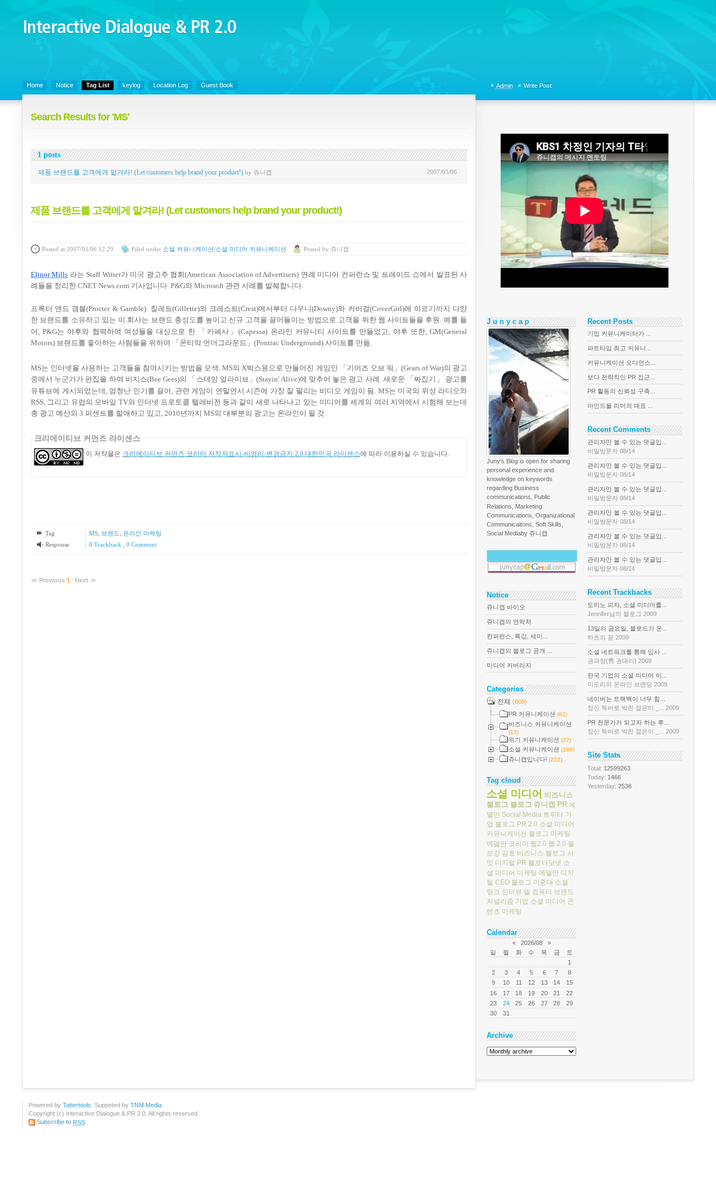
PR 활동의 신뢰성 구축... (621, 391)
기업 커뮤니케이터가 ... (619, 333)
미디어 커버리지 (509, 665)
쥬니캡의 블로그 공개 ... (519, 650)
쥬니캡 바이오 (506, 607)
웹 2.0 (557, 843)
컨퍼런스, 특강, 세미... (517, 636)
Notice (64, 85)
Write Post (538, 85)
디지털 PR (510, 863)
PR (562, 804)
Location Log (170, 85)
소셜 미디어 (515, 793)
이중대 (543, 882)
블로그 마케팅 (550, 834)
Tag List (98, 85)
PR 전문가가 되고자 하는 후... (633, 727)
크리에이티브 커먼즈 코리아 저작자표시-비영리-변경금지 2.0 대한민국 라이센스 (241, 454)
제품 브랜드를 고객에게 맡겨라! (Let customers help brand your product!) (140, 172)
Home (35, 85)
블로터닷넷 (545, 863)
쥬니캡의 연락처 (509, 621)
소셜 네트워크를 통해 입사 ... (627, 656)
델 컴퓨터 (538, 892)
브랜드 (110, 533)
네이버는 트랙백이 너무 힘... (633, 703)
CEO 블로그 (513, 882)
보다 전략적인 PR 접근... (621, 377)
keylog (131, 85)
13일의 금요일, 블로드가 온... (627, 633)
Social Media (521, 815)
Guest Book (217, 85)
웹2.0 (538, 843)
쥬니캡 (544, 804)
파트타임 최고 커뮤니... (619, 348)
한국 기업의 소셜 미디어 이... (627, 680)
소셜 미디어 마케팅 (528, 867)
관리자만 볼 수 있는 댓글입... (627, 446)
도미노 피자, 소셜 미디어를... (627, 609)
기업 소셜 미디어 (540, 901)
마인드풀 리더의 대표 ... (620, 405)
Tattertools (77, 1105)
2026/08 (532, 942)
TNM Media (146, 1105)
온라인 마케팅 (142, 533)
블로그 (521, 804)
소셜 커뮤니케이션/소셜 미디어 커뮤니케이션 (224, 249)
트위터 (553, 815)
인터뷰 (512, 892)
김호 (508, 853)
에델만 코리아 (508, 843)
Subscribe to (61, 1121)
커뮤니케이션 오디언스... (621, 362)
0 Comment (141, 544)
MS (93, 533)
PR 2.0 (527, 824)
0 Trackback (106, 544)
